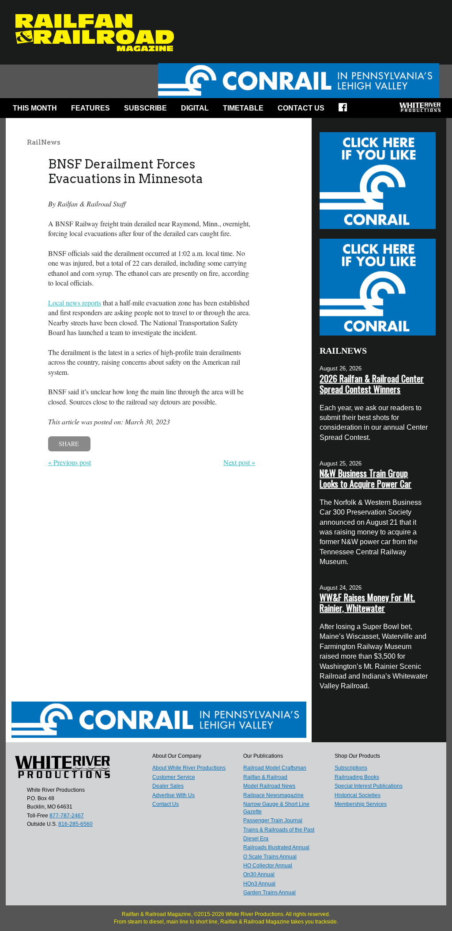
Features (90, 108)
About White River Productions (189, 768)
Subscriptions (351, 768)
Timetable (243, 108)
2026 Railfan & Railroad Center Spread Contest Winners (372, 384)
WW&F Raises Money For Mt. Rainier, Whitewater (367, 602)
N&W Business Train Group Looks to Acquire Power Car (365, 478)
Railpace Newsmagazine (273, 795)
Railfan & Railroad (265, 777)
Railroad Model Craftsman (274, 768)
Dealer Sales (168, 786)
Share (69, 443)
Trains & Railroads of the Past (278, 830)
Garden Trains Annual (269, 892)
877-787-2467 (66, 816)
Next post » (239, 462)
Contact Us (301, 108)
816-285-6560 (75, 824)
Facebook (346, 110)
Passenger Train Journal (272, 820)
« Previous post (69, 462)
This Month (35, 108)
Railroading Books (357, 777)
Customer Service (173, 777)
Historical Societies (357, 795)
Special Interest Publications (369, 786)
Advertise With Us (173, 795)
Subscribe (145, 108)
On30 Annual (259, 874)
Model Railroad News (269, 786)
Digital (195, 108)
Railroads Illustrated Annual (276, 847)
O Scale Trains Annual (270, 857)
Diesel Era (255, 839)
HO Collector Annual (267, 865)
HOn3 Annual (259, 884)
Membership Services (361, 804)
